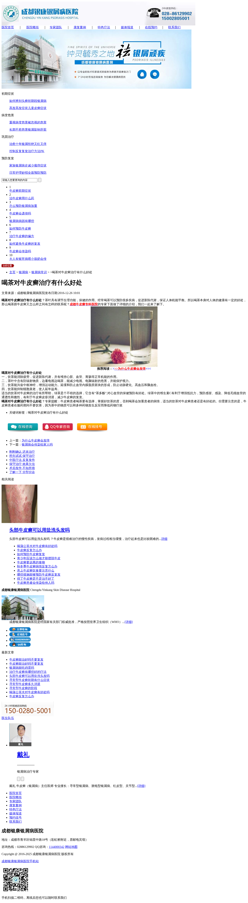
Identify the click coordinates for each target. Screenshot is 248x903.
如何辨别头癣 (18, 100)
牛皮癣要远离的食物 (31, 562)
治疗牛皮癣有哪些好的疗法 (27, 671)
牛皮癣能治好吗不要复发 (26, 659)
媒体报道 (127, 27)
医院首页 (8, 27)
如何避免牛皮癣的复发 (24, 243)
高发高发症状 (18, 108)
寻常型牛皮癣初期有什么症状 (29, 680)
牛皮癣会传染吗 (20, 251)
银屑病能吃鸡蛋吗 (21, 667)
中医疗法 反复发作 (22, 459)
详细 (164, 538)
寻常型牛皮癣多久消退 (24, 684)
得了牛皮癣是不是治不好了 (35, 578)
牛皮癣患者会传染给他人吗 (35, 582)
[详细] (129, 622)
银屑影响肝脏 (37, 129)
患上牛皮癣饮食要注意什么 (35, 570)
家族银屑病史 (18, 165)
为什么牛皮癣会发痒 (36, 440)
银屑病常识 (39, 272)
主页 (12, 272)
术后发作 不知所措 (22, 468)
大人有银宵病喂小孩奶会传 (27, 258)
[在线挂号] (20, 635)
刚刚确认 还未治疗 (22, 451)
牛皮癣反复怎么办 (29, 550)
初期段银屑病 (37, 100)
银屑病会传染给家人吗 (37, 444)
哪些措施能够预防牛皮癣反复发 (38, 574)
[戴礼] (20, 745)
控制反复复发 (18, 151)
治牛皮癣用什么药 (21, 198)
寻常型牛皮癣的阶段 (23, 688)
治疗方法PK (36, 151)
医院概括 (32, 27)
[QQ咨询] (20, 645)
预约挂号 (15, 817)
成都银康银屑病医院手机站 (20, 861)
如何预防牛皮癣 (20, 228)
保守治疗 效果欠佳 (22, 464)
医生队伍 (8, 718)
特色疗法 (104, 27)
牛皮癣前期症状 (20, 190)
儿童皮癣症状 (37, 108)
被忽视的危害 (37, 122)
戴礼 (23, 754)
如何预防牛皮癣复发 (31, 554)
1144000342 (56, 846)
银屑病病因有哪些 (21, 221)
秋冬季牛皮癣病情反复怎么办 (37, 566)
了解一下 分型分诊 (22, 472)
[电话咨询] (20, 640)
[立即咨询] (20, 630)
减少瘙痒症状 (37, 165)
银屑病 (23, 272)
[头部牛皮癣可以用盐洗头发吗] (19, 522)
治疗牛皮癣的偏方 (21, 236)
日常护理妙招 (18, 172)
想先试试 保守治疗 (22, 455)
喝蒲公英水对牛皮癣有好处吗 (37, 546)
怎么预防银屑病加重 (23, 205)
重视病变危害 (18, 122)
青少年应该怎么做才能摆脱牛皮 (38, 558)
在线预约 (151, 27)
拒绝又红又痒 (37, 144)
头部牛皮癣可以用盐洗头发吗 (39, 530)
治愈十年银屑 (18, 144)
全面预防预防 (37, 172)
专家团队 (56, 27)
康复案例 (80, 27)
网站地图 (71, 846)
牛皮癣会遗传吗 (20, 213)
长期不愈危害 (18, 129)
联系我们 (174, 27)
